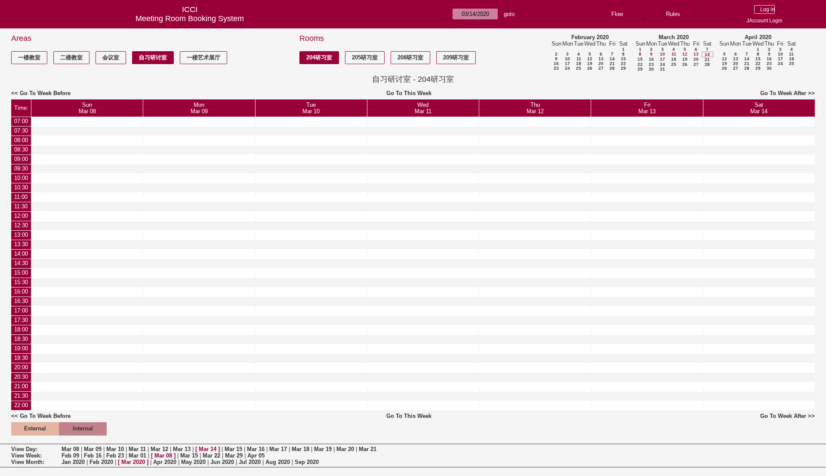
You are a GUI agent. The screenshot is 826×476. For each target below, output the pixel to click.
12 (589, 58)
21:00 (21, 386)
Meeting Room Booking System (190, 18)
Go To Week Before (45, 93)
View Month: (27, 462)
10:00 (21, 178)
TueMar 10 (311, 108)
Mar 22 (211, 455)
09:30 (21, 168)
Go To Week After (783, 93)
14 (612, 58)
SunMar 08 (87, 108)
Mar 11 (137, 449)
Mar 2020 (133, 462)
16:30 (21, 301)
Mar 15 (233, 449)
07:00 (21, 121)
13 (601, 58)
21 (612, 63)
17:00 (21, 310)
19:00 (21, 348)
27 (601, 68)
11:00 (21, 197)
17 (567, 63)
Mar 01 (137, 455)
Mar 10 (115, 449)
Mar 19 (323, 449)
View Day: (24, 449)
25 (578, 68)
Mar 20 (345, 449)
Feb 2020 (101, 462)
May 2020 (193, 462)
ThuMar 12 (535, 108)
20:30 (21, 377)
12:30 (21, 225)
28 (612, 68)
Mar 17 (278, 449)
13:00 (21, 235)
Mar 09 (93, 449)
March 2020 (674, 37)
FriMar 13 (647, 108)
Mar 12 (159, 449)
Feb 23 (115, 455)
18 (578, 63)
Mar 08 (70, 449)
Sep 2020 (307, 462)
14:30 (21, 263)
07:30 (21, 130)
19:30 (21, 358)
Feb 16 (93, 455)
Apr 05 (256, 455)
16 (556, 63)
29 (623, 68)
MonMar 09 (199, 108)
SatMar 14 (758, 108)
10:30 (21, 187)
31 (662, 69)
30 (651, 69)
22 (623, 63)
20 (601, 63)
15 (623, 58)
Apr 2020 (164, 462)
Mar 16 (256, 449)
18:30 (21, 339)
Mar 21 (367, 449)
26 (589, 68)
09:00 (21, 159)
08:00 (21, 140)
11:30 (21, 206)
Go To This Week (408, 93)
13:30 (21, 244)
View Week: (26, 455)
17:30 (21, 320)
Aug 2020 (277, 462)
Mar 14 (207, 449)
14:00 (21, 253)
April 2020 (758, 37)
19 (589, 63)
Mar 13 (182, 449)
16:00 (21, 291)
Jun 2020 (222, 462)
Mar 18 (300, 449)
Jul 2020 (250, 462)
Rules (673, 14)
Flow (617, 14)
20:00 (21, 367)
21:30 (21, 396)
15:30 (21, 282)
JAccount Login (764, 21)
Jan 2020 (73, 462)
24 (567, 68)
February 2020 (590, 37)
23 (556, 68)
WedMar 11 (423, 108)
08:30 (21, 149)
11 (578, 58)
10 (567, 58)
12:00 (21, 216)
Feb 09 (70, 455)
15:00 (21, 272)
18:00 (21, 329)
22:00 (21, 405)
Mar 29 (234, 455)
